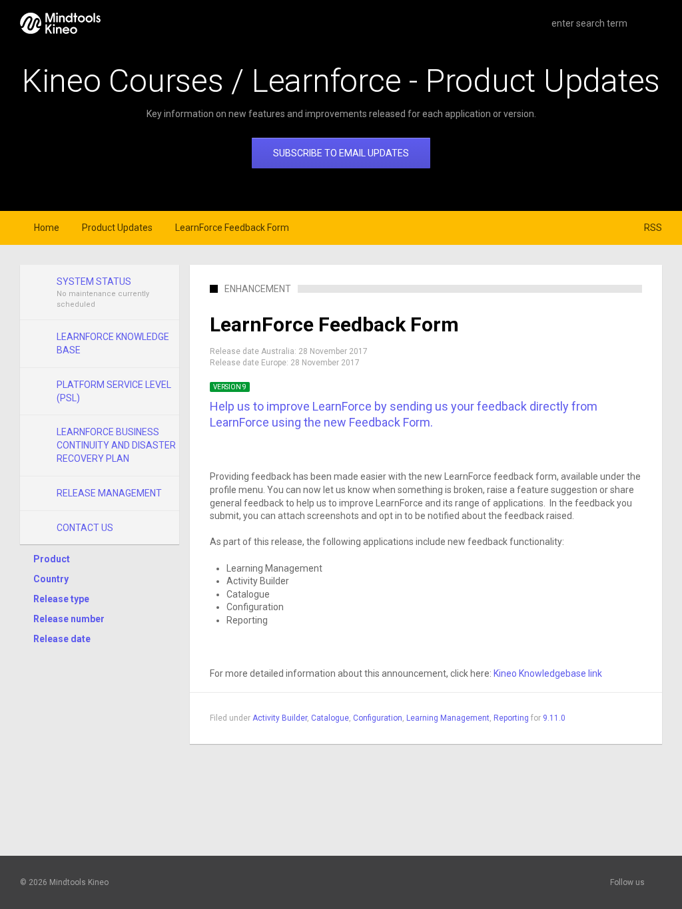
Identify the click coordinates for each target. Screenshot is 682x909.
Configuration (377, 718)
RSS (653, 227)
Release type (61, 599)
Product (51, 559)
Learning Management (448, 718)
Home (46, 227)
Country (51, 579)
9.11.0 (554, 718)
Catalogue (330, 718)
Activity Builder (279, 718)
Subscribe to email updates (341, 153)
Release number (69, 619)
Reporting (511, 718)
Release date (62, 639)
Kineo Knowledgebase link (548, 673)
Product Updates (117, 227)
